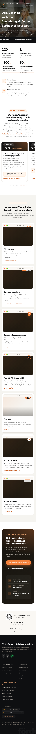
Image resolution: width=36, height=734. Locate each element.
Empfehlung (22, 670)
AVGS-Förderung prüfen (15, 568)
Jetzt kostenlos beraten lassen (18, 563)
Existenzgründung (7, 667)
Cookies (32, 727)
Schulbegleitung (6, 673)
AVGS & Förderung (7, 670)
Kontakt (21, 676)
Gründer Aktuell (6, 693)
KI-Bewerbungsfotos (7, 696)
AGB (18, 727)
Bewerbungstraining (7, 664)
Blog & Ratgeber (23, 667)
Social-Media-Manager (8, 699)
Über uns (21, 673)
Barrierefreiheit (24, 727)
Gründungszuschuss (10, 126)
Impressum (4, 727)
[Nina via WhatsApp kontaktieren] (12, 656)
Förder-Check (23, 185)
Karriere (21, 679)
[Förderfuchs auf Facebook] (3, 656)
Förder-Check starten (8, 690)
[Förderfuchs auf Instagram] (7, 656)
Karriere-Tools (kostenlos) (9, 687)
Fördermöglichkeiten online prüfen (12, 134)
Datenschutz (12, 727)
